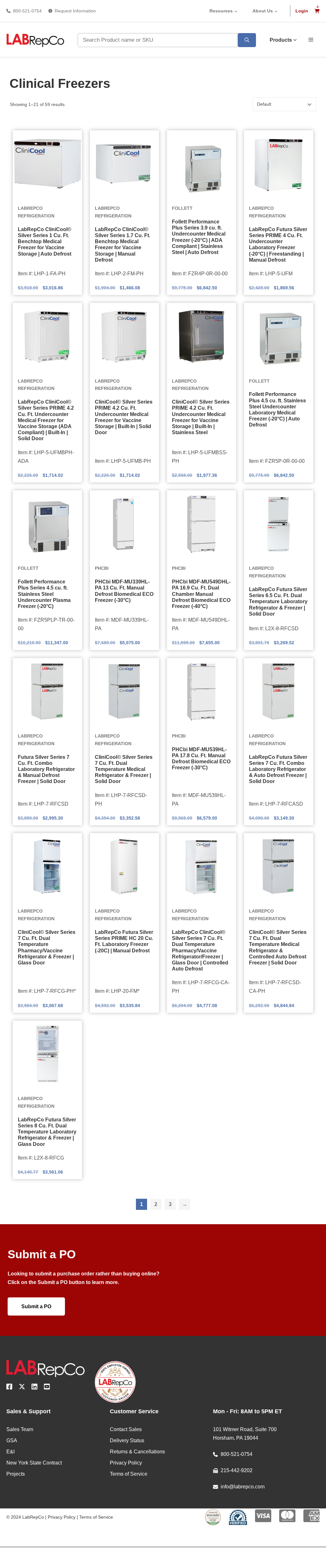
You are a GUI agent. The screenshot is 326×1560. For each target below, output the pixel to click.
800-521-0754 (27, 10)
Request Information (75, 10)
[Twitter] (22, 1387)
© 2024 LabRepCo (25, 1517)
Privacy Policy (61, 1517)
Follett (182, 208)
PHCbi (102, 568)
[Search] (247, 40)
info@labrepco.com (243, 1486)
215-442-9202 (236, 1470)
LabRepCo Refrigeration (36, 212)
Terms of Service (96, 1517)
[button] (311, 39)
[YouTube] (47, 1387)
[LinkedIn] (35, 1387)
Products (281, 40)
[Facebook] (9, 1387)
